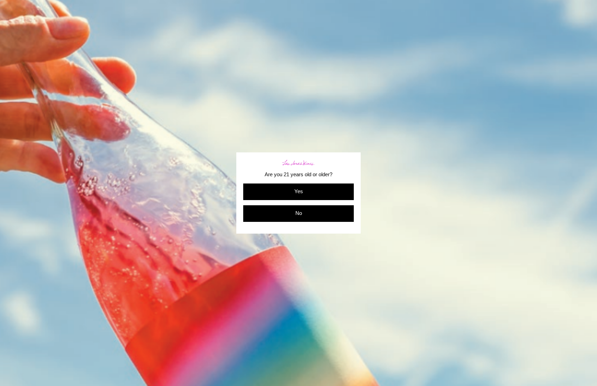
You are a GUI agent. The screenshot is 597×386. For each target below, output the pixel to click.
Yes (298, 191)
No (298, 213)
